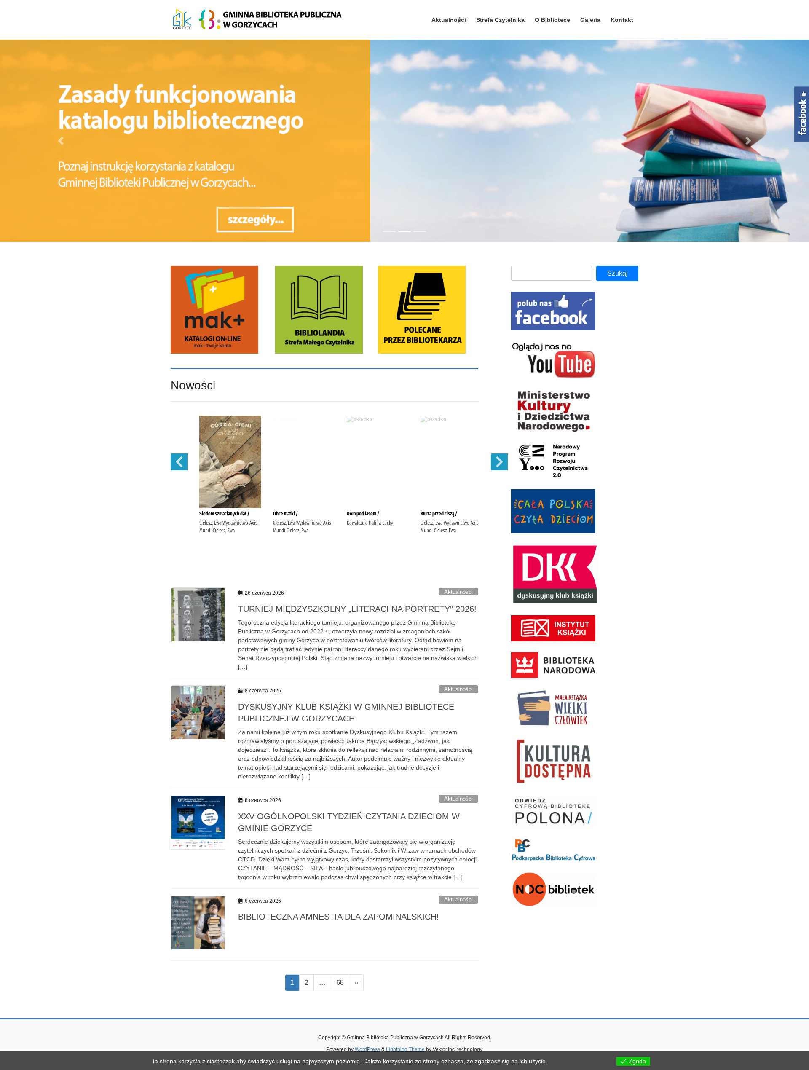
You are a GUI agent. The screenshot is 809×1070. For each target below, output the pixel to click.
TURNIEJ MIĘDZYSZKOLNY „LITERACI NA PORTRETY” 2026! (357, 609)
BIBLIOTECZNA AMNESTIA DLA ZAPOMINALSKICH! (338, 916)
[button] (60, 141)
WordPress (367, 1049)
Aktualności (458, 592)
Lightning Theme (405, 1049)
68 (342, 982)
